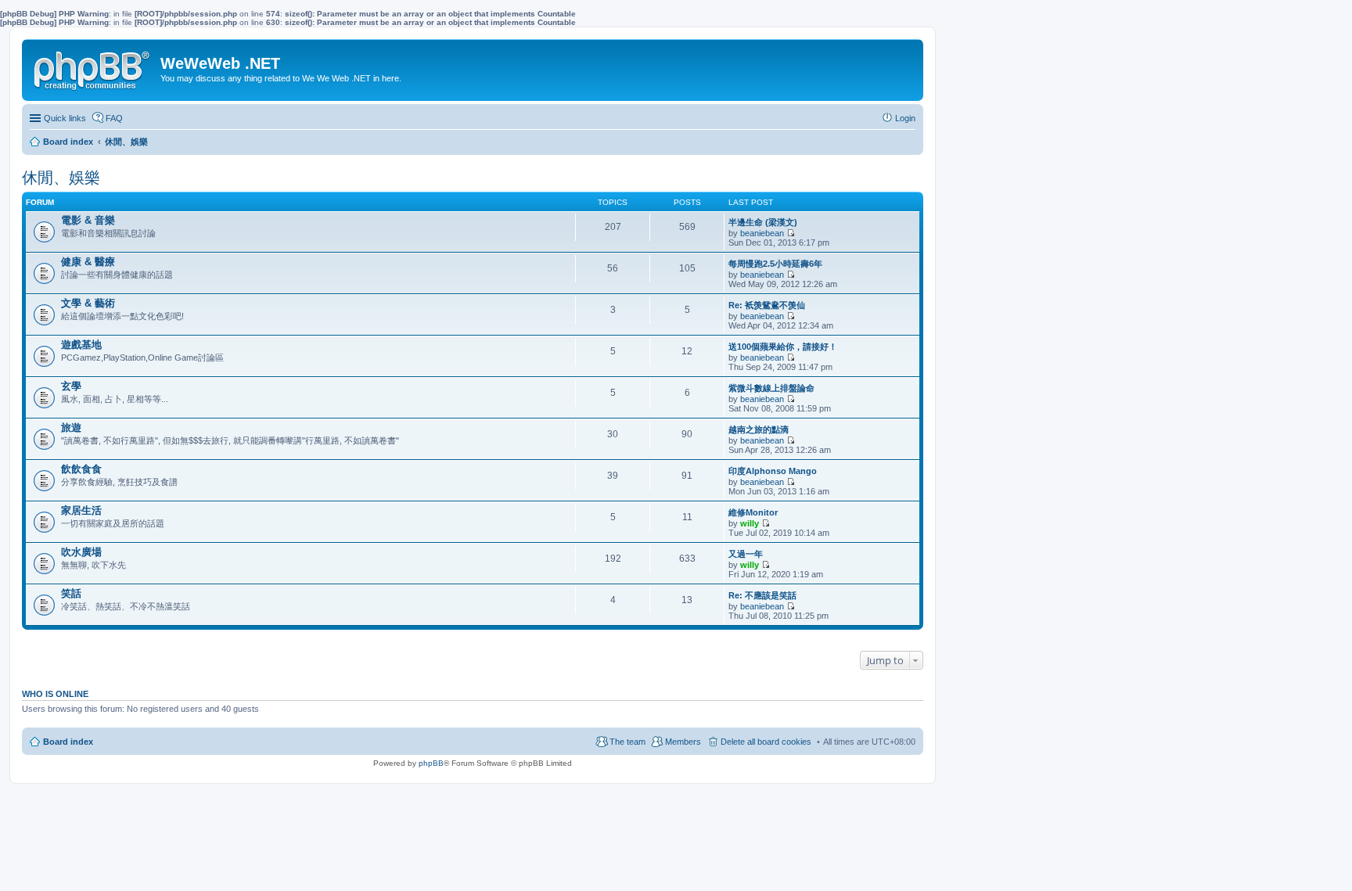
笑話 (71, 593)
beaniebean (762, 233)
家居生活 (81, 510)
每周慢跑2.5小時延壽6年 (775, 263)
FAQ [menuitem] (114, 118)
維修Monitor (753, 512)
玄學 (71, 386)
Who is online (55, 694)
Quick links (65, 118)
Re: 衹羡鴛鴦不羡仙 (766, 305)
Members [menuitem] (683, 741)
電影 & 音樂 (88, 220)
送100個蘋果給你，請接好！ (782, 346)
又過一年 (745, 554)
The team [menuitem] (627, 741)
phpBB (431, 763)
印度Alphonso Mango (772, 471)
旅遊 (71, 427)
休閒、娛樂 (61, 177)
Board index (68, 741)
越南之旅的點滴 (758, 429)
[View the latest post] (790, 233)
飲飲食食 (81, 469)
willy (749, 523)
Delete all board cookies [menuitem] (766, 741)
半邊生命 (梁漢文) (762, 222)
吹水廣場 (81, 552)
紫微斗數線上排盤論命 (771, 388)
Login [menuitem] (905, 118)
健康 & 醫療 (88, 262)
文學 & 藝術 (88, 303)
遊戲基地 (81, 344)
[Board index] (93, 67)
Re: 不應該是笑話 (762, 595)
